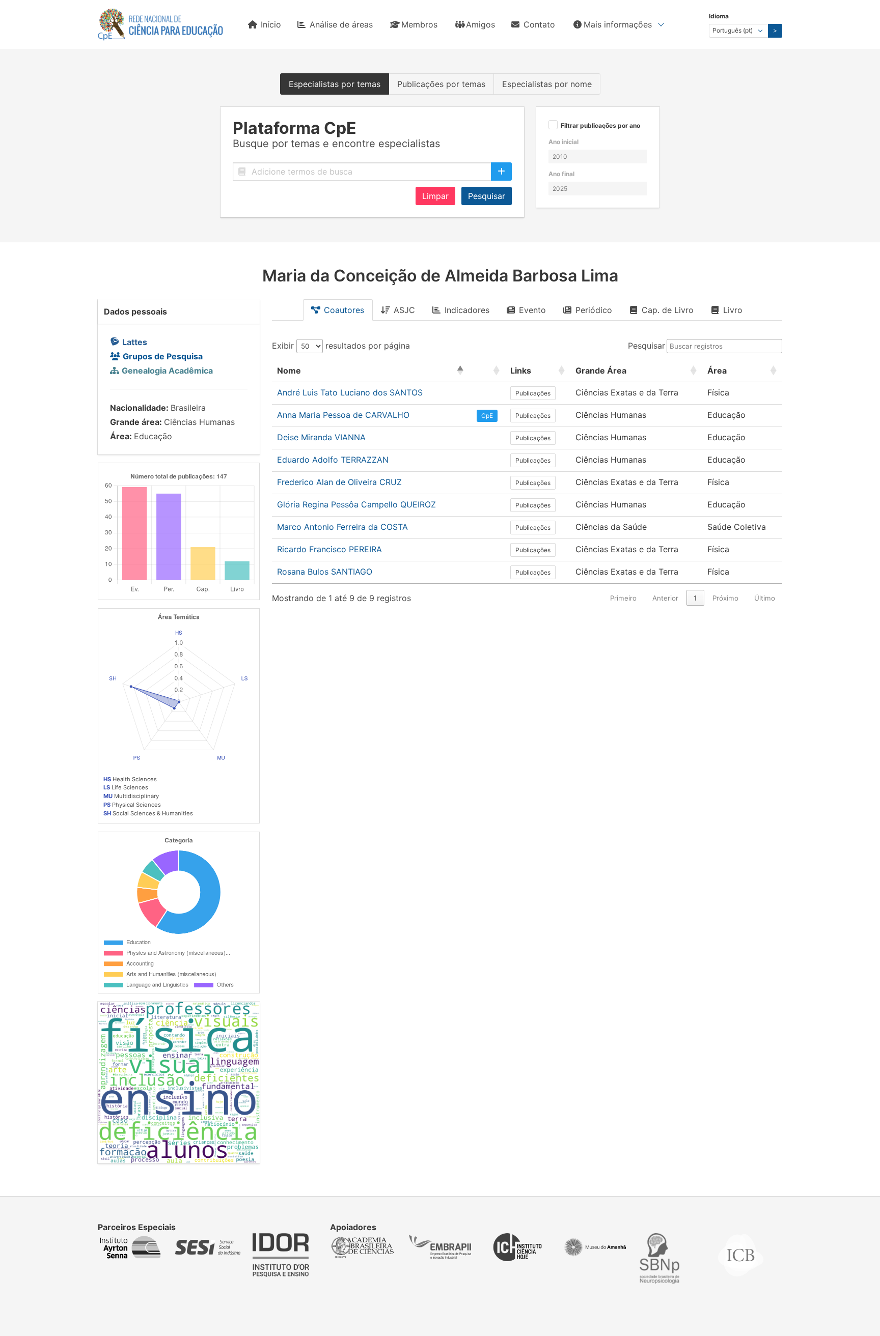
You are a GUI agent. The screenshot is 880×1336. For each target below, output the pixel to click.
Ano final (561, 174)
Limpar (435, 196)
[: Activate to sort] (487, 370)
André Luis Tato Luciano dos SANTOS (350, 392)
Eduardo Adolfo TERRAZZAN (333, 459)
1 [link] (695, 598)
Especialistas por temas (334, 84)
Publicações (533, 393)
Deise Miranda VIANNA (321, 437)
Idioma (719, 16)
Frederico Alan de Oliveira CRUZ (339, 482)
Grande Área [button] (600, 370)
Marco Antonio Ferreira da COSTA (342, 527)
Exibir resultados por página (341, 345)
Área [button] (717, 370)
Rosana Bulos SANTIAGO (324, 571)
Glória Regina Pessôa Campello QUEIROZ (356, 504)
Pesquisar (486, 196)
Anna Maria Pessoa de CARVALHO (343, 415)
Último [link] (764, 598)
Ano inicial (563, 142)
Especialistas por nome (547, 84)
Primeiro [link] (623, 598)
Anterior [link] (665, 598)
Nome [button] (289, 370)
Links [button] (520, 370)
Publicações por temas (441, 84)
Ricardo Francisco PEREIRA (329, 549)
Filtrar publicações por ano (600, 126)
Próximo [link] (725, 598)
